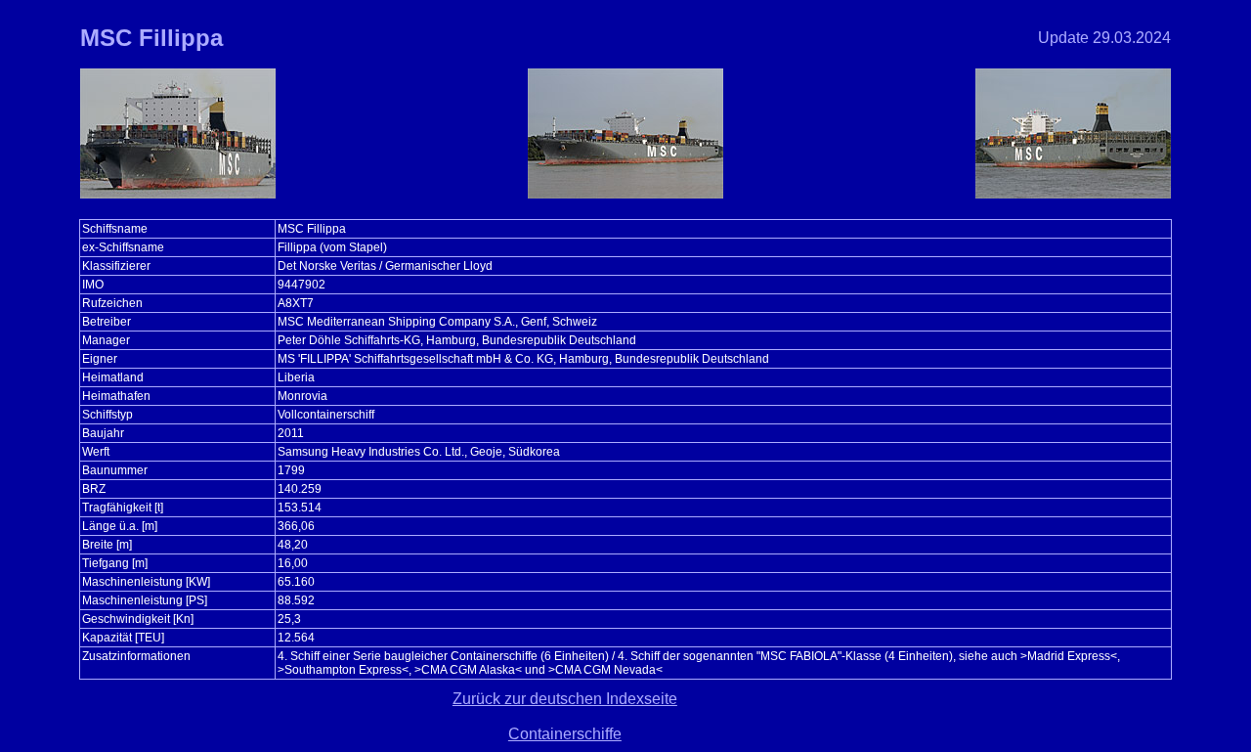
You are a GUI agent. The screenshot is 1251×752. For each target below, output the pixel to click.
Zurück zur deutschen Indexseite (565, 698)
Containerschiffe (565, 734)
